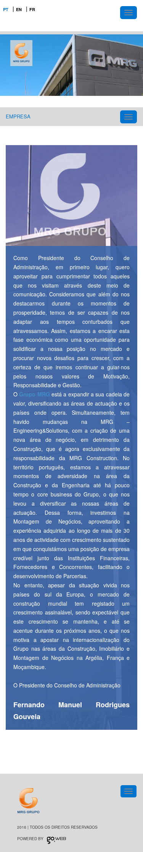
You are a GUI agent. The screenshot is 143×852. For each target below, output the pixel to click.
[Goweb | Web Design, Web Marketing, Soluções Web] (56, 838)
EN (19, 9)
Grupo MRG (34, 394)
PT (5, 9)
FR (32, 9)
